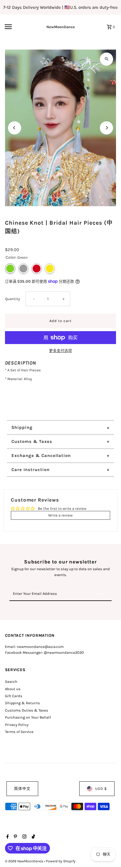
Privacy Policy (16, 724)
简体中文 (22, 788)
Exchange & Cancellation (41, 455)
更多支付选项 (60, 350)
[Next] (106, 127)
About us (13, 689)
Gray (23, 268)
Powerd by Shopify (60, 861)
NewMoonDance (60, 27)
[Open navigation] (16, 26)
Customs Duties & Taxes (26, 710)
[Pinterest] (14, 837)
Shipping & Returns (22, 703)
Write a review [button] (60, 515)
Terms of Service (19, 731)
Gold (50, 268)
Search (11, 681)
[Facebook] (7, 837)
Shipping (22, 427)
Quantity (12, 299)
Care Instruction (30, 469)
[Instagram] (23, 837)
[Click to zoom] (106, 59)
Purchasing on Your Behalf (28, 717)
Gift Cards (13, 696)
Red (36, 268)
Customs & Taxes (31, 441)
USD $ (101, 788)
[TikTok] (32, 837)
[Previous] (14, 127)
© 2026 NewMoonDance (24, 861)
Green (10, 268)
